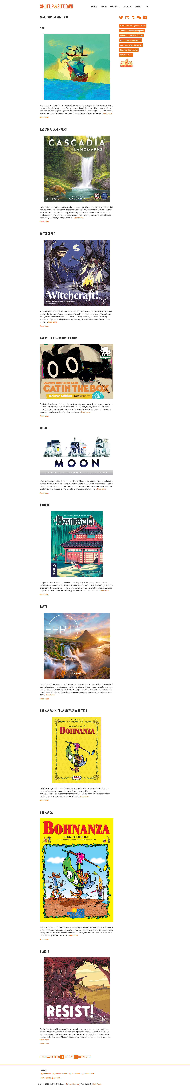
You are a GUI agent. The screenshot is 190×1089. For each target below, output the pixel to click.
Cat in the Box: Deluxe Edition (58, 338)
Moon (43, 428)
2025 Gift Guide (126, 55)
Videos (94, 6)
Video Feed (75, 1073)
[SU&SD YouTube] (128, 18)
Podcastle (115, 6)
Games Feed (89, 1073)
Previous (45, 1057)
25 (80, 1057)
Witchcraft (47, 234)
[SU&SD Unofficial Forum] (140, 18)
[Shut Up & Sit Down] (56, 6)
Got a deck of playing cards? (131, 45)
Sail (42, 28)
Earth (44, 607)
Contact (46, 1078)
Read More (44, 117)
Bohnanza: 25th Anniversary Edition (63, 711)
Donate (138, 6)
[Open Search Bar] (147, 6)
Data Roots (97, 1084)
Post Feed (47, 1073)
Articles (128, 6)
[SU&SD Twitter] (122, 18)
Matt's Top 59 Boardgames (130, 40)
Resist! (44, 951)
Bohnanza (46, 812)
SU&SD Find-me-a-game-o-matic (132, 26)
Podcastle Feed (61, 1073)
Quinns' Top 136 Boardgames (131, 35)
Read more (107, 113)
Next (86, 1057)
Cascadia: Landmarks (53, 129)
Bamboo (45, 505)
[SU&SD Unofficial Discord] (146, 18)
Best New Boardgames (129, 50)
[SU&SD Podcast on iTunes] (133, 18)
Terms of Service (72, 1084)
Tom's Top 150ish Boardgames (132, 31)
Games (104, 6)
